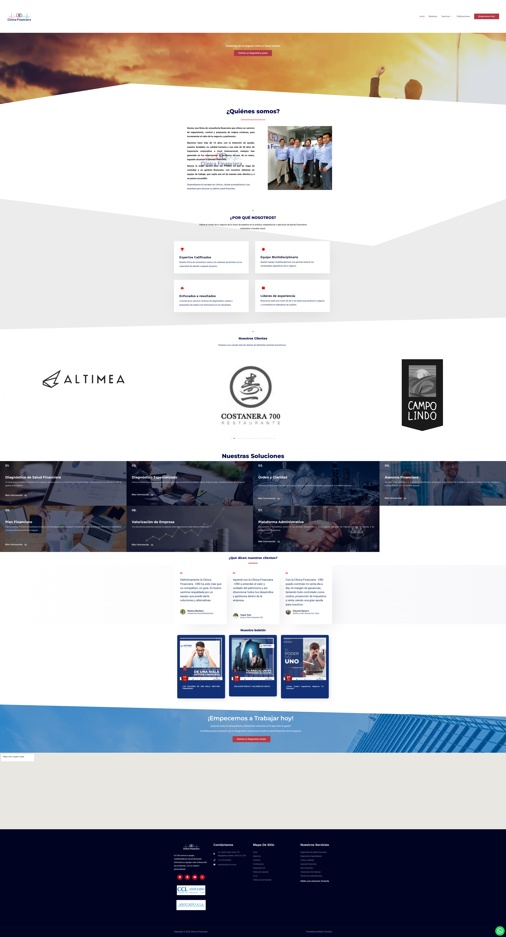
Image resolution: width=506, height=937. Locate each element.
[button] (486, 16)
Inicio (422, 16)
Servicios (445, 16)
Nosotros (433, 16)
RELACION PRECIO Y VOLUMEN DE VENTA (252, 686)
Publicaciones (463, 16)
